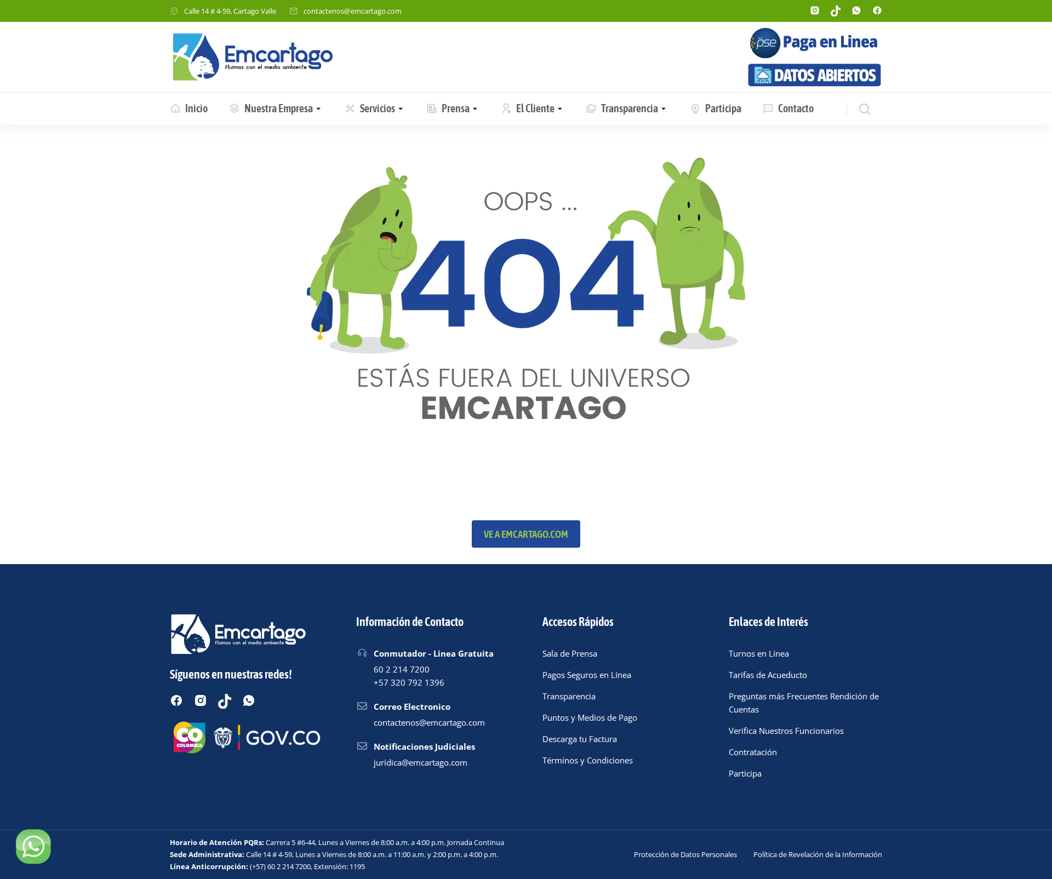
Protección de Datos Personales (685, 854)
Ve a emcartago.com (526, 534)
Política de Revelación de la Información (817, 854)
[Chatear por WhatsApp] (33, 846)
